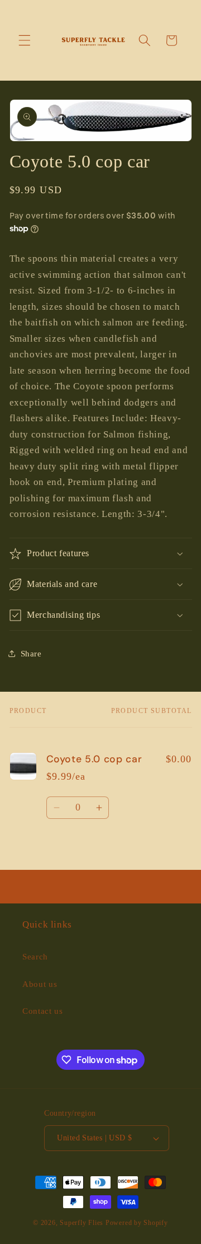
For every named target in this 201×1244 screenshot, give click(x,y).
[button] (24, 40)
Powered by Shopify (137, 1223)
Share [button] (31, 653)
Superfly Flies (81, 1223)
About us (39, 984)
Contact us (42, 1010)
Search (35, 956)
